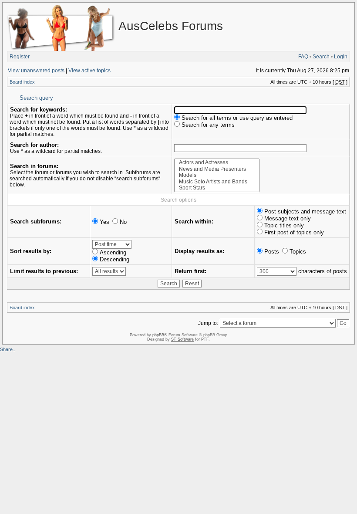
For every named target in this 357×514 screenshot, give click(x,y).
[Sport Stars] (217, 188)
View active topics (89, 71)
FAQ (303, 57)
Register (20, 57)
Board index (22, 82)
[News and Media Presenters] (217, 169)
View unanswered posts (36, 71)
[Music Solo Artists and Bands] (217, 182)
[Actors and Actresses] (217, 162)
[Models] (217, 175)
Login (340, 57)
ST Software (182, 339)
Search (321, 57)
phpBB (158, 335)
